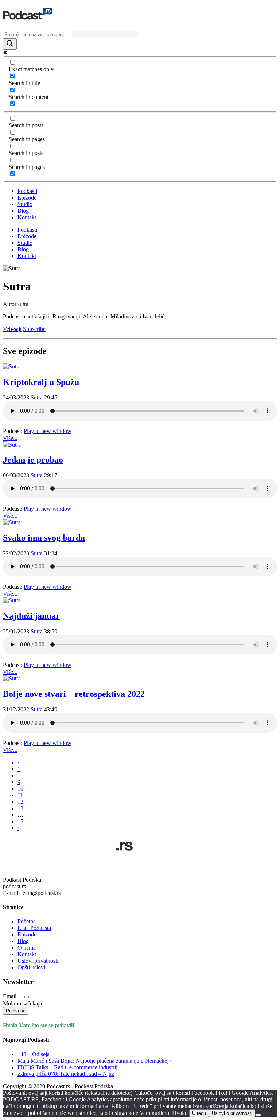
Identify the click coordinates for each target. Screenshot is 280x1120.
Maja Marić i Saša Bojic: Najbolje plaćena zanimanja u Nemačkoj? (94, 1061)
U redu (199, 1113)
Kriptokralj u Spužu (41, 382)
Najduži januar (31, 616)
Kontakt (27, 217)
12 (20, 802)
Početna (27, 921)
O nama (27, 948)
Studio (25, 204)
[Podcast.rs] (27, 15)
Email (9, 996)
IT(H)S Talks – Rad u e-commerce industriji (68, 1067)
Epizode (27, 197)
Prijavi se (16, 1010)
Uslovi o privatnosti (232, 1113)
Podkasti (27, 191)
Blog (23, 211)
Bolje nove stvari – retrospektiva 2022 (74, 694)
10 (20, 788)
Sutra (37, 397)
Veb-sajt (12, 329)
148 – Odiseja (34, 1054)
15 (20, 821)
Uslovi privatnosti (38, 961)
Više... (10, 438)
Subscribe (34, 329)
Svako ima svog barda (44, 537)
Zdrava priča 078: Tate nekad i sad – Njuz (66, 1074)
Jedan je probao (33, 459)
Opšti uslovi (31, 967)
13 (20, 808)
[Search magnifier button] (10, 44)
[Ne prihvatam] (258, 1115)
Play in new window (47, 431)
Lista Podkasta (34, 928)
